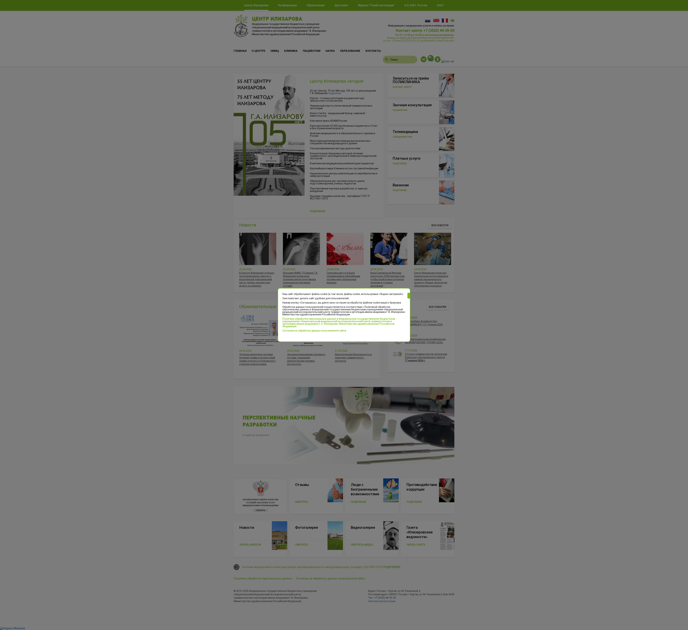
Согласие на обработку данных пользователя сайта (314, 330)
